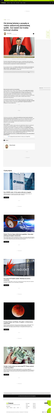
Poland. (2, 0)
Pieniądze (21, 2)
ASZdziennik (10, 0)
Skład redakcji (27, 406)
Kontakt (27, 407)
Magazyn (24, 2)
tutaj (28, 72)
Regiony (12, 2)
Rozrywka (21, 0)
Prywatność (34, 407)
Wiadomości (8, 2)
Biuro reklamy (27, 403)
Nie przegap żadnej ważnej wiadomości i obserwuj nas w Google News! (19, 136)
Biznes (14, 2)
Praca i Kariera (17, 2)
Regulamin (34, 406)
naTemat (6, 0)
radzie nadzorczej (13, 68)
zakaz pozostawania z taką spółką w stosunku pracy (19, 101)
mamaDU (14, 0)
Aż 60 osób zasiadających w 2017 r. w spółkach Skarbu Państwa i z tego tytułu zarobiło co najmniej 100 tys (19, 134)
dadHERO (18, 0)
